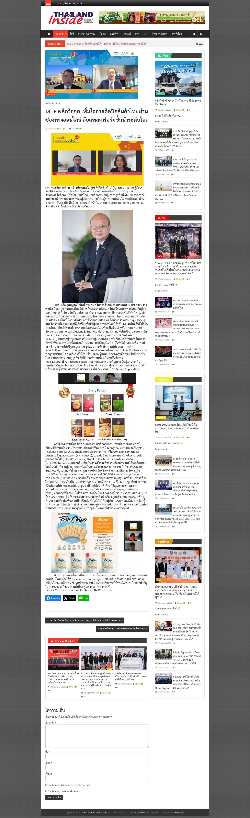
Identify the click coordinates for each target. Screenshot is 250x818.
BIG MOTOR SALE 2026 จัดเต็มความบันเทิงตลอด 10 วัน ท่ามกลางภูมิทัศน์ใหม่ (187, 306)
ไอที (72, 33)
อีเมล (48, 765)
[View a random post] (201, 34)
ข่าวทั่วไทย (177, 33)
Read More (160, 123)
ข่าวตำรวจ (160, 582)
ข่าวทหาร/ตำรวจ (160, 33)
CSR (145, 33)
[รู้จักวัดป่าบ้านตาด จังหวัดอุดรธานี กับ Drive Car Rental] (178, 80)
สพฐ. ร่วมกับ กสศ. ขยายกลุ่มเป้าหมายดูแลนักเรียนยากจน (121, 630)
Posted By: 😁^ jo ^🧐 (56, 131)
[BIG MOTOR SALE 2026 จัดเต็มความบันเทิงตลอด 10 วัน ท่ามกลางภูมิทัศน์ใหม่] (163, 304)
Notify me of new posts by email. (64, 793)
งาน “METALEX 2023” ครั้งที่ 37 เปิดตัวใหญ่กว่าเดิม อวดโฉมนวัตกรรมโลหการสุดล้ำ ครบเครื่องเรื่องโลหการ (63, 680)
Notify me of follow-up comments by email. (69, 787)
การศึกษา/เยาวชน (86, 33)
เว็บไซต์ (49, 776)
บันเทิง (103, 33)
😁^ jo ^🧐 (73, 689)
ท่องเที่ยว (114, 33)
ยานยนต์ (127, 33)
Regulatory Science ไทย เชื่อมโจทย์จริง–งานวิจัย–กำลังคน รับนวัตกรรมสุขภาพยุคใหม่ (176, 430)
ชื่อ (47, 754)
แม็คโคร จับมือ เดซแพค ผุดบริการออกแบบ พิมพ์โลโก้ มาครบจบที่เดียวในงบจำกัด (130, 678)
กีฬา (137, 33)
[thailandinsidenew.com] (49, 34)
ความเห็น (50, 724)
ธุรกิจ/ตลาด (60, 33)
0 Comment (76, 131)
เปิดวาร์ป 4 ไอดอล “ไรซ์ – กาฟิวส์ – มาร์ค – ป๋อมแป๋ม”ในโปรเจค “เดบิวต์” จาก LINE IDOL (85, 622)
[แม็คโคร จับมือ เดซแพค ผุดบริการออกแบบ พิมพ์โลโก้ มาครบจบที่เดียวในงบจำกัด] (131, 660)
